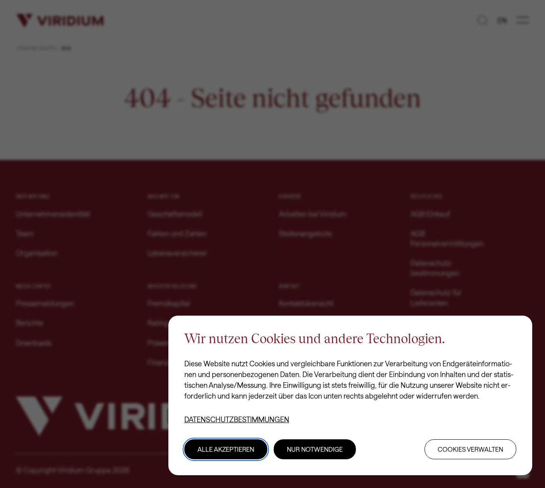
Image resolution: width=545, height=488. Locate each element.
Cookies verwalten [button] (470, 449)
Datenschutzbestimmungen (236, 419)
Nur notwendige (315, 449)
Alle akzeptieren (225, 449)
